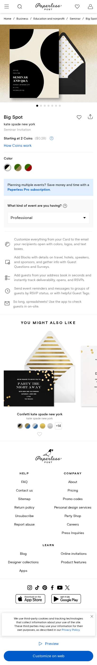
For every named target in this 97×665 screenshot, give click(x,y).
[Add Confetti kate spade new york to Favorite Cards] (39, 434)
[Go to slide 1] (37, 106)
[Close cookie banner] (92, 616)
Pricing (73, 490)
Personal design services (72, 507)
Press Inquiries (73, 533)
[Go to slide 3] (45, 106)
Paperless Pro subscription (29, 190)
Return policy (24, 507)
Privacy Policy (71, 630)
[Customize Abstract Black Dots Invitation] (48, 63)
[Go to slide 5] (52, 106)
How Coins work (18, 145)
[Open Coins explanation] (51, 138)
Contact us (24, 490)
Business (22, 19)
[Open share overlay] (90, 116)
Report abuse (24, 524)
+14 (58, 426)
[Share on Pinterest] (45, 587)
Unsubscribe (24, 516)
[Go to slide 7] (60, 106)
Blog (23, 554)
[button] (65, 205)
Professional (21, 217)
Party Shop (73, 516)
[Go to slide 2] (41, 106)
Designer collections (23, 562)
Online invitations (74, 554)
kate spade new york (19, 124)
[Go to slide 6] (56, 106)
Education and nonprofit (49, 19)
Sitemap (24, 499)
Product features (73, 562)
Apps (23, 571)
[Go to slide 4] (48, 106)
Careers (73, 524)
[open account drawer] (90, 6)
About (72, 482)
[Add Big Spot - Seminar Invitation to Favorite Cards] (79, 117)
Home (7, 19)
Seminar (75, 19)
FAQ (24, 482)
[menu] (6, 6)
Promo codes (73, 499)
